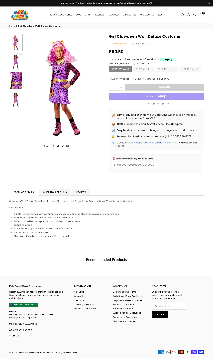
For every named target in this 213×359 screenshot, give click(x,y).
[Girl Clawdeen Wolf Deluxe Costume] (15, 42)
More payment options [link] (156, 103)
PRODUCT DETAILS (23, 192)
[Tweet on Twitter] (58, 146)
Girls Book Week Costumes (128, 296)
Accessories (147, 14)
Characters (129, 14)
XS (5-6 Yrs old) (120, 69)
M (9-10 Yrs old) (166, 69)
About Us (79, 291)
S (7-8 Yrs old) (143, 69)
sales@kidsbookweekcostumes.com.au (154, 142)
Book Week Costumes (61, 14)
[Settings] (189, 15)
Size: (131, 63)
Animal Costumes (123, 308)
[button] (201, 15)
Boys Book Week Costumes (128, 300)
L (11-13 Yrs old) (190, 69)
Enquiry (165, 78)
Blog (160, 14)
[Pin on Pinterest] (63, 146)
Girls (88, 14)
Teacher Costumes (123, 304)
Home (12, 26)
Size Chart (146, 63)
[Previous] (29, 87)
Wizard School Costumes (127, 312)
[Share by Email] (67, 146)
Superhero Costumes (125, 317)
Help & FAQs (81, 300)
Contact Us (80, 296)
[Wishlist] (195, 15)
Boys (78, 14)
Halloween (113, 14)
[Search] (183, 15)
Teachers (99, 14)
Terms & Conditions (85, 308)
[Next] (99, 87)
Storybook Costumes (125, 321)
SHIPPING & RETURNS (55, 192)
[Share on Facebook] (53, 146)
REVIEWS (81, 192)
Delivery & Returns (144, 78)
